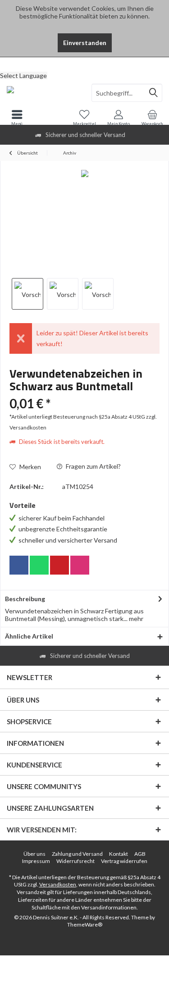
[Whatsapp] (39, 565)
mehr (135, 618)
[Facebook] (18, 565)
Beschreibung (25, 599)
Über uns (34, 853)
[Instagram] (79, 565)
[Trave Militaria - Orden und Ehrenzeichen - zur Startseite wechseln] (42, 93)
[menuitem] (84, 64)
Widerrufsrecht (75, 861)
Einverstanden (84, 42)
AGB (140, 853)
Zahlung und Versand (77, 853)
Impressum (36, 861)
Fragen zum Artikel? (92, 466)
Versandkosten (57, 884)
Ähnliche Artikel (29, 636)
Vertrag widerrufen (124, 861)
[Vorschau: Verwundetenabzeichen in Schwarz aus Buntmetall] (27, 294)
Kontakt (118, 853)
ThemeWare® (84, 924)
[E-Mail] (59, 565)
